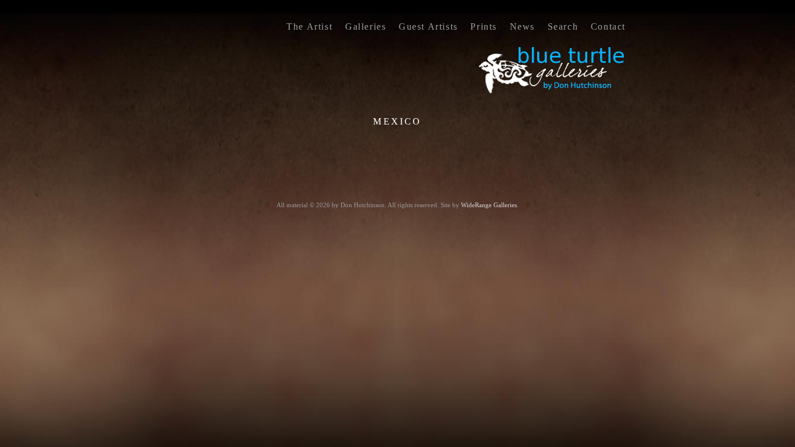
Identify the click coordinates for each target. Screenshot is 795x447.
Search (563, 26)
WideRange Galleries (489, 204)
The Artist (309, 26)
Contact (608, 26)
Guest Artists (428, 26)
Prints (483, 26)
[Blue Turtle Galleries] (552, 92)
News (522, 26)
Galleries (365, 26)
